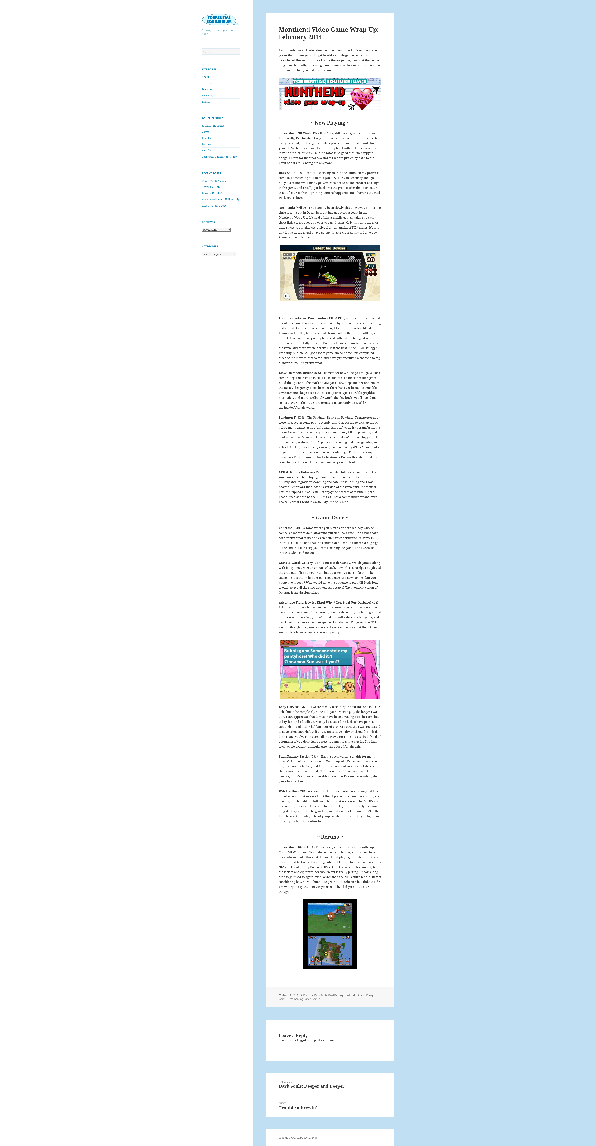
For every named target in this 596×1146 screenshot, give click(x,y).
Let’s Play (207, 95)
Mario (347, 995)
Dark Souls (320, 995)
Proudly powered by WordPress (298, 1137)
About (205, 77)
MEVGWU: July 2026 (214, 180)
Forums (206, 144)
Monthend (359, 995)
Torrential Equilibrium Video (219, 156)
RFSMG (206, 101)
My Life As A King (335, 502)
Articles (206, 83)
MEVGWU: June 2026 (214, 205)
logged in (303, 1040)
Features (207, 89)
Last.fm (206, 150)
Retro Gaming (295, 999)
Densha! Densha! (212, 193)
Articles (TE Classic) (213, 125)
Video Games (312, 999)
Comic (205, 132)
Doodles (206, 138)
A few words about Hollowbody (220, 199)
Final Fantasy (335, 995)
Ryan (306, 995)
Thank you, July (211, 187)
